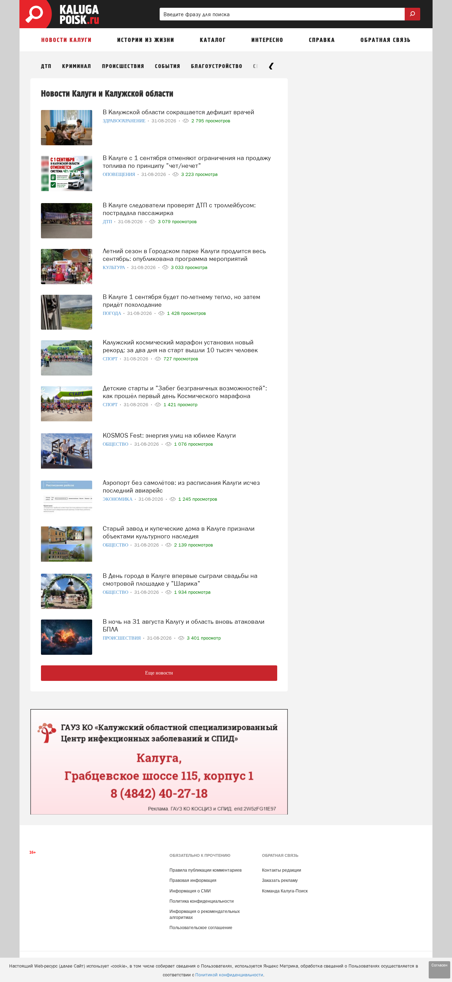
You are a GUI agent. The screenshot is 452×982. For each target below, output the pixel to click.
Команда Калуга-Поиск (285, 891)
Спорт (111, 358)
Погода (112, 313)
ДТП (46, 66)
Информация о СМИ (190, 891)
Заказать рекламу (280, 880)
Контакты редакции (281, 870)
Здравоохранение (125, 120)
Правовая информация (193, 880)
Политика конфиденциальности (202, 901)
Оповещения (119, 174)
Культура (114, 267)
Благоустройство (217, 66)
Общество (116, 444)
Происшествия (123, 66)
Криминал (76, 66)
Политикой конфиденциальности (229, 974)
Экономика (118, 499)
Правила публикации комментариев (206, 870)
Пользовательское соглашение (201, 927)
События (167, 66)
